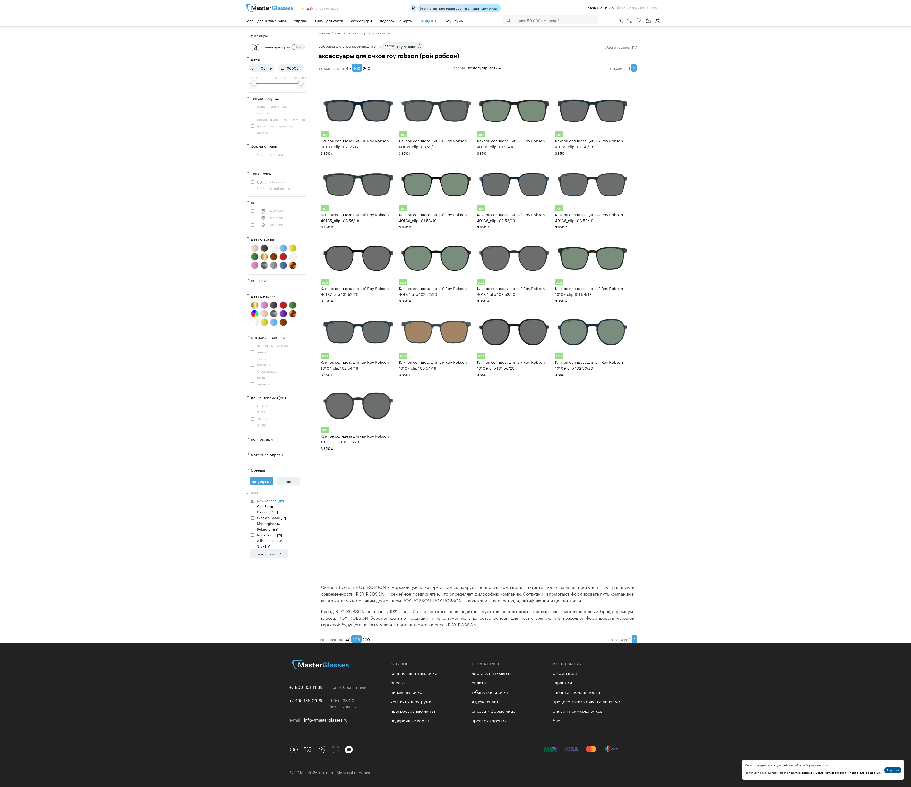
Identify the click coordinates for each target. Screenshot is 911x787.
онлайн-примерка (275, 46)
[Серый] (274, 265)
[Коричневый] (274, 257)
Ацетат (262, 351)
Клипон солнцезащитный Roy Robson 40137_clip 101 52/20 (355, 291)
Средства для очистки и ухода (281, 119)
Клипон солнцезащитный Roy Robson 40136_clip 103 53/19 (589, 217)
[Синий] (283, 265)
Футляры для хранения (275, 125)
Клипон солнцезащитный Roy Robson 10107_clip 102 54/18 (355, 365)
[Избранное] (639, 20)
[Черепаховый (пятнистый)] (293, 265)
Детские (276, 224)
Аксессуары (361, 20)
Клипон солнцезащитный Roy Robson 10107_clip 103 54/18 (433, 365)
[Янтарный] (293, 313)
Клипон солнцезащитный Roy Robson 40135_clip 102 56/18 (589, 143)
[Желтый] (293, 248)
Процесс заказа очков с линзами (586, 701)
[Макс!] (349, 749)
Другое (262, 132)
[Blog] (294, 749)
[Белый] (274, 248)
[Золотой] (264, 257)
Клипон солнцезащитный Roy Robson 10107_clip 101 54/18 (589, 291)
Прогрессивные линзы (413, 710)
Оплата (479, 682)
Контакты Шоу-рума (410, 701)
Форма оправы (264, 146)
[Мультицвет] (255, 313)
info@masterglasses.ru (326, 719)
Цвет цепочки (263, 295)
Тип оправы (261, 173)
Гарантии (562, 682)
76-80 (262, 418)
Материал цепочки (268, 337)
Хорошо (893, 770)
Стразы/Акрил (268, 370)
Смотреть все (266, 553)
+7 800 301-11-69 (306, 687)
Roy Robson (271, 500)
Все (288, 481)
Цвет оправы (262, 239)
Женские (277, 217)
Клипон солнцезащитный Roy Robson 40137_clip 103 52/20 (511, 291)
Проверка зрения (489, 720)
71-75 (261, 412)
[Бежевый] (255, 248)
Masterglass (269, 523)
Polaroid (267, 528)
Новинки (258, 280)
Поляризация (262, 439)
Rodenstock (269, 534)
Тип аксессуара (265, 98)
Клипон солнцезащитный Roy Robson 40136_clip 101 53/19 (433, 217)
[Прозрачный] (293, 257)
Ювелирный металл (272, 345)
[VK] (307, 749)
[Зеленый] (255, 257)
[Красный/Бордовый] (283, 257)
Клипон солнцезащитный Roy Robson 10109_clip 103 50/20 (355, 438)
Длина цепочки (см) (268, 397)
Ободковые (279, 181)
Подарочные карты (396, 20)
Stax (263, 546)
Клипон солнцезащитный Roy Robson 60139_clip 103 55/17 (433, 143)
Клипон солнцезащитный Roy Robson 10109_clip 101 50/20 (511, 365)
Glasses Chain (271, 517)
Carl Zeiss (267, 506)
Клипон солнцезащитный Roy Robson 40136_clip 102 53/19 (511, 217)
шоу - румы (454, 20)
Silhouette (270, 540)
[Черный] (264, 248)
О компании (565, 672)
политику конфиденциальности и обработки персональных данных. (835, 772)
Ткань (261, 358)
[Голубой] (283, 248)
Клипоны (264, 112)
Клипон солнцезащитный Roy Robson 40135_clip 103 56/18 (355, 217)
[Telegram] (321, 749)
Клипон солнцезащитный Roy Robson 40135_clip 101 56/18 (511, 143)
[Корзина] (648, 23)
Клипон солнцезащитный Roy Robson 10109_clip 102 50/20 (589, 365)
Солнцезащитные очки (266, 20)
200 (366, 68)
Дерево (263, 383)
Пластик (263, 364)
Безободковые (281, 188)
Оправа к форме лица (494, 710)
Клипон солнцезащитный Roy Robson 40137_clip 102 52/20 (433, 291)
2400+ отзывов (326, 8)
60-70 (262, 405)
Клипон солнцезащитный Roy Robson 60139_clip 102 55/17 (355, 143)
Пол (254, 202)
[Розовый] (255, 265)
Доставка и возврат (491, 672)
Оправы (300, 20)
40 (348, 68)
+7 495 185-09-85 (306, 700)
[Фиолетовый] (283, 313)
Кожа (261, 377)
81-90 (261, 425)
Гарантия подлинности (576, 691)
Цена (255, 58)
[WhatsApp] (335, 749)
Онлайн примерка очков (577, 710)
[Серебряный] (264, 265)
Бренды (258, 470)
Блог (557, 720)
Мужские (277, 210)
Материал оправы (267, 454)
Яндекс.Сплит (485, 701)
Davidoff (267, 511)
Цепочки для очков (272, 106)
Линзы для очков (329, 20)
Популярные (261, 481)
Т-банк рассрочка (490, 691)
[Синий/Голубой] (274, 322)
